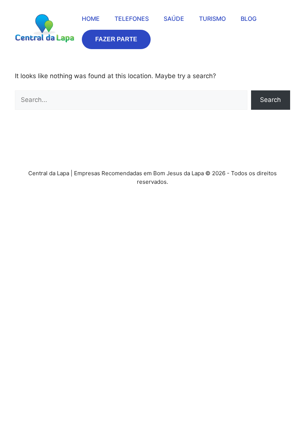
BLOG (249, 18)
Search (270, 99)
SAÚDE (174, 18)
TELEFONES (132, 18)
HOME (91, 18)
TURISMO (212, 18)
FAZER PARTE (116, 39)
